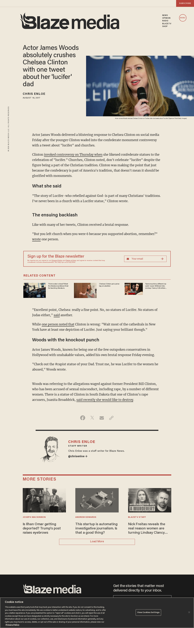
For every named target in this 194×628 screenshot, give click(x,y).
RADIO (165, 21)
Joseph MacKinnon (34, 517)
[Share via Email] (101, 417)
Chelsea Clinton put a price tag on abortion (109, 285)
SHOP (165, 26)
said (57, 315)
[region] (97, 612)
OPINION (166, 18)
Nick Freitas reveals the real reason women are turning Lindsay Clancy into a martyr (146, 529)
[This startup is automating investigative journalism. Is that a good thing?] (97, 500)
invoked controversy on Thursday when (73, 154)
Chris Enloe (34, 94)
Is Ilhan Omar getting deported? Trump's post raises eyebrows (42, 529)
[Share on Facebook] (82, 417)
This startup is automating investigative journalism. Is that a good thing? (96, 529)
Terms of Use (71, 260)
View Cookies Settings (148, 612)
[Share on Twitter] (92, 417)
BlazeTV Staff (137, 517)
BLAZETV (166, 24)
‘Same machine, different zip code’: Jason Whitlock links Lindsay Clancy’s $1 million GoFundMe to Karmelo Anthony (157, 286)
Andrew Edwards (85, 517)
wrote (36, 239)
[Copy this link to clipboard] (111, 417)
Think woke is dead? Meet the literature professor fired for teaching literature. (58, 286)
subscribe (185, 3)
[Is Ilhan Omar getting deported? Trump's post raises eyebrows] (44, 500)
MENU (182, 18)
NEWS (165, 15)
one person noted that (58, 324)
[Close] (189, 612)
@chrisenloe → (77, 456)
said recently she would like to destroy (104, 400)
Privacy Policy (57, 260)
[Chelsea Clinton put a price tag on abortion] (85, 290)
